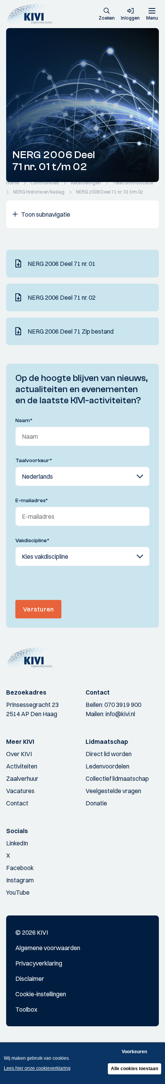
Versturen (38, 609)
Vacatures (20, 791)
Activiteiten (21, 766)
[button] (107, 14)
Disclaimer (29, 978)
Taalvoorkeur (33, 461)
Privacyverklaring (38, 963)
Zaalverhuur (22, 778)
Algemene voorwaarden (47, 948)
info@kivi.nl (120, 714)
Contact (17, 803)
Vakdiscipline (32, 541)
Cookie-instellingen (40, 994)
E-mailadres (31, 501)
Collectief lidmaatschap (117, 778)
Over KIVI (19, 754)
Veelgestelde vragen (113, 791)
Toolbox (26, 1009)
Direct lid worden (109, 754)
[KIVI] (32, 14)
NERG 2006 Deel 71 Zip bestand (71, 331)
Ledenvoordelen (107, 766)
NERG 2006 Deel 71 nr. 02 (62, 297)
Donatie (96, 803)
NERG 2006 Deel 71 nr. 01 (62, 263)
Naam (24, 421)
